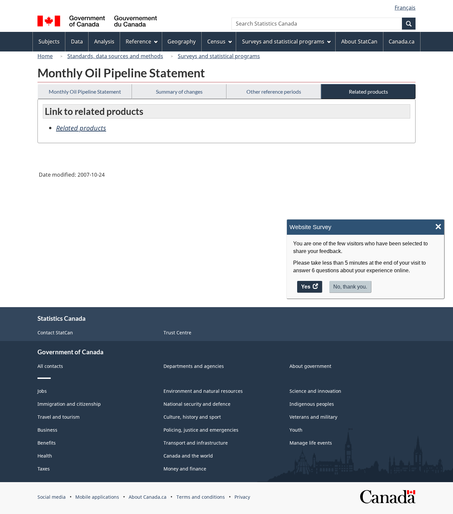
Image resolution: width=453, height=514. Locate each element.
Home (45, 56)
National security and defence (196, 404)
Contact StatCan (55, 332)
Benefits (46, 443)
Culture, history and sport (192, 417)
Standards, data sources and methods (115, 56)
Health (44, 456)
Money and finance (184, 469)
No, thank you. (350, 286)
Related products (368, 91)
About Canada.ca (147, 497)
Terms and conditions (200, 497)
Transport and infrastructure (195, 443)
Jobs (42, 391)
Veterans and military (313, 417)
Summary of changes (179, 91)
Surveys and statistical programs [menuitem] (283, 41)
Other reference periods (273, 91)
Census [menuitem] (216, 41)
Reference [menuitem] (138, 41)
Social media (51, 497)
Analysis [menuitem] (104, 41)
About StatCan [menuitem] (359, 41)
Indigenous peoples (312, 404)
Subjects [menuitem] (49, 41)
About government (310, 366)
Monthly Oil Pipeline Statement (85, 91)
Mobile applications (97, 497)
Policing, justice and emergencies (200, 430)
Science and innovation (315, 391)
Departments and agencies (193, 366)
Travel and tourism (58, 417)
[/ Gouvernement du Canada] (97, 22)
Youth (296, 430)
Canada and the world (188, 456)
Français (405, 7)
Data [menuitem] (77, 41)
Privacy (242, 497)
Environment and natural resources (203, 391)
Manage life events (311, 443)
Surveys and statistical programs (219, 56)
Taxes (43, 469)
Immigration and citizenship (69, 404)
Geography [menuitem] (181, 41)
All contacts (50, 366)
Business (47, 430)
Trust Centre (177, 332)
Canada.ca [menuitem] (402, 41)
